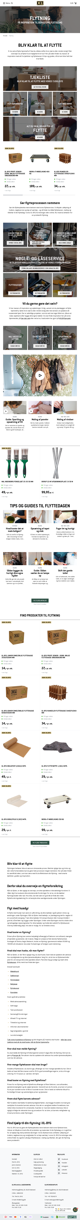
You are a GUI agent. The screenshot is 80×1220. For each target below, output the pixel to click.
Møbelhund (14, 971)
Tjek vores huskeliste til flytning (19, 1040)
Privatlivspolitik (38, 1171)
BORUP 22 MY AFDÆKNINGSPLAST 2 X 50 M (57, 482)
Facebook (65, 1159)
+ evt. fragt (8, 190)
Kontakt (14, 1159)
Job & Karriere (16, 1165)
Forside (5, 36)
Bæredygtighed (17, 1171)
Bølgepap (13, 984)
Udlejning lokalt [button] (65, 243)
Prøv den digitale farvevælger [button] (38, 243)
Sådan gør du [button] (15, 346)
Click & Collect (38, 1159)
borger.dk (16, 1055)
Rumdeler (14, 992)
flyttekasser (11, 962)
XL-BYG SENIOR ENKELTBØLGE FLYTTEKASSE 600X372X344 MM (18, 712)
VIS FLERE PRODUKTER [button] (40, 843)
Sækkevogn (14, 976)
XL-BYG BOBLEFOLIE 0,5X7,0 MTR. (14, 819)
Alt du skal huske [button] (40, 87)
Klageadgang (38, 1168)
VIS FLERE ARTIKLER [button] (39, 600)
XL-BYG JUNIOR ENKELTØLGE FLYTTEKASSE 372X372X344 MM (17, 657)
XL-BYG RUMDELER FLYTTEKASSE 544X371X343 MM (64, 174)
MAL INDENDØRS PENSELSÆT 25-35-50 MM (17, 482)
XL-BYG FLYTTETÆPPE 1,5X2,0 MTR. (55, 766)
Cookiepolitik (38, 1173)
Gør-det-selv (25, 318)
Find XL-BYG (16, 1162)
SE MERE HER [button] (14, 436)
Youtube (64, 1163)
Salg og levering (39, 1162)
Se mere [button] (15, 112)
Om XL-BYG (15, 1168)
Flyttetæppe (14, 980)
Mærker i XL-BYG (17, 1173)
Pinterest (64, 1173)
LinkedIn (64, 1170)
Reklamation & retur (40, 1165)
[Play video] (40, 375)
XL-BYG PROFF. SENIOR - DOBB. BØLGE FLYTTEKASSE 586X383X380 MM (15, 174)
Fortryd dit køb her (39, 1176)
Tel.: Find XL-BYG (17, 1196)
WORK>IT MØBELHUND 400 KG (39, 173)
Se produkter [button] (15, 293)
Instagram (65, 1166)
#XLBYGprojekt (65, 318)
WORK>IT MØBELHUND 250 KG (53, 819)
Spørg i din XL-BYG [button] (15, 243)
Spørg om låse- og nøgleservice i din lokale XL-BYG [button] (40, 268)
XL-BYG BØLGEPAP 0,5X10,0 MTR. (14, 766)
